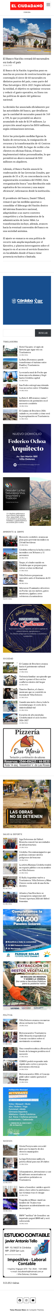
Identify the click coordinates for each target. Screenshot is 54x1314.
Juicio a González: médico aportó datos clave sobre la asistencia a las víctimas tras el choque (34, 1190)
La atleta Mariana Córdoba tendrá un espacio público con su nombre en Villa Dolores (35, 867)
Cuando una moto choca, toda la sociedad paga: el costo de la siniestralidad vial (34, 705)
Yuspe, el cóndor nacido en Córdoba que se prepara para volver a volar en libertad (32, 565)
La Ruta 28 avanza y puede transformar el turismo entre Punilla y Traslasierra (32, 362)
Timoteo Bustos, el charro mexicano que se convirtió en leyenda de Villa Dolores (32, 692)
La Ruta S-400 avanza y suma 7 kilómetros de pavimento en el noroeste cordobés (33, 401)
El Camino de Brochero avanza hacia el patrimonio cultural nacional (33, 666)
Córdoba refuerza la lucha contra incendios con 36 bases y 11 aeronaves (34, 552)
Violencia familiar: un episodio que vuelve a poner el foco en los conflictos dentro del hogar (35, 679)
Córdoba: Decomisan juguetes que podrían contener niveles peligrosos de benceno (35, 855)
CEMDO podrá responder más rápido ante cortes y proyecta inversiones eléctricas (33, 1064)
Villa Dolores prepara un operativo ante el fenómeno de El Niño (34, 578)
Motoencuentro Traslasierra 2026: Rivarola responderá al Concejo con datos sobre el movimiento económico (32, 1037)
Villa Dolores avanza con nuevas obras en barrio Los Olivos (34, 1021)
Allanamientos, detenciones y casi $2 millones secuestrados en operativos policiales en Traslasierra (35, 1175)
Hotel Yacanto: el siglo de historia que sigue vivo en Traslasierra (31, 349)
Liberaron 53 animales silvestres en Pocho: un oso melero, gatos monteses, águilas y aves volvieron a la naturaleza (34, 592)
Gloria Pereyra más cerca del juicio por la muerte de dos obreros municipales (32, 1149)
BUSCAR (43, 333)
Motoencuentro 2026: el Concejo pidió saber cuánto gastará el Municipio (34, 1077)
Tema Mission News (18, 1310)
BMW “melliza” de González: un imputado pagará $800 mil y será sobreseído (34, 1218)
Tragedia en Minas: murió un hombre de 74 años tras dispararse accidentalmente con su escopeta (34, 1204)
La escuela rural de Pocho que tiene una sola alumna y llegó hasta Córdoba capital (33, 375)
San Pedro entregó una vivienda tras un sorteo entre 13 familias (33, 386)
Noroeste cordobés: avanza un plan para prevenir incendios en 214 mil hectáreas (34, 540)
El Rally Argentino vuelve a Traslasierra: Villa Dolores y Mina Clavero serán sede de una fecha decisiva (35, 881)
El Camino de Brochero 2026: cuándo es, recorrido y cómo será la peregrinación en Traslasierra (34, 413)
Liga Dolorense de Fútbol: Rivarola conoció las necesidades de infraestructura (34, 842)
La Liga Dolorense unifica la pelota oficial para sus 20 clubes (34, 1160)
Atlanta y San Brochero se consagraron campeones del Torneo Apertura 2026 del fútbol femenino (34, 897)
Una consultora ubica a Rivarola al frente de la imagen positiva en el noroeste (35, 1051)
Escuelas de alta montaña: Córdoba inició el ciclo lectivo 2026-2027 (33, 717)
